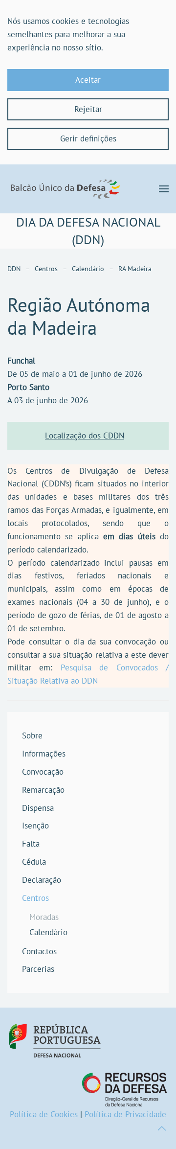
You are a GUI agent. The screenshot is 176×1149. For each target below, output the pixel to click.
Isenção (35, 825)
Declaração (41, 879)
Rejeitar (88, 109)
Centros (35, 898)
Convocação (43, 771)
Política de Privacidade (125, 1114)
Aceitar (88, 79)
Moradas (44, 917)
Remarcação (43, 789)
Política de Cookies (44, 1114)
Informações (44, 753)
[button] (164, 188)
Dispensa (38, 808)
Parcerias (38, 969)
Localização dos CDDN (84, 435)
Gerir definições (88, 138)
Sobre (32, 735)
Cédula (34, 861)
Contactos (39, 951)
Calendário (48, 932)
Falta (31, 843)
